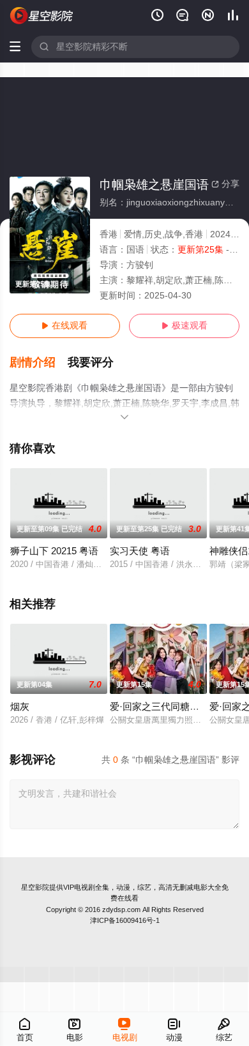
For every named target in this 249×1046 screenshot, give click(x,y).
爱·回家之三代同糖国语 (159, 707)
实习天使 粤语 (140, 551)
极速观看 (184, 325)
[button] (39, 363)
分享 (225, 184)
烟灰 (19, 707)
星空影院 (35, 887)
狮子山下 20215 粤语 (54, 551)
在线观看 (64, 325)
